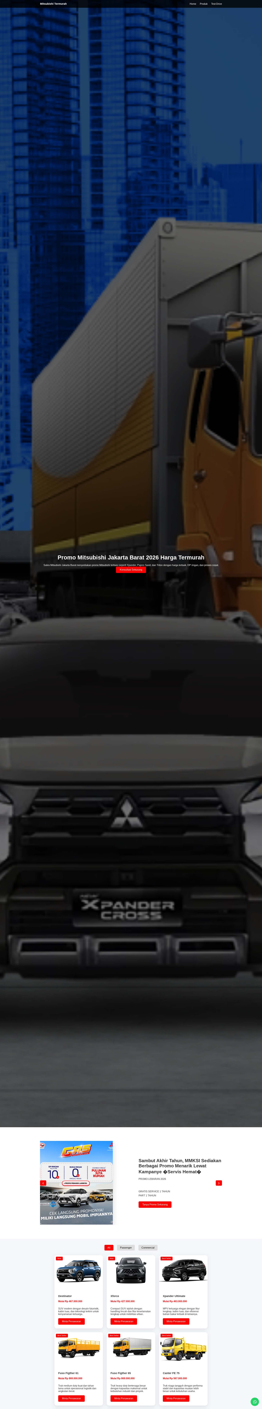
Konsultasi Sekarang (131, 569)
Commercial (148, 1247)
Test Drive (216, 4)
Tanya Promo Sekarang (155, 1204)
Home (193, 4)
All (108, 1247)
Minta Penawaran (71, 1321)
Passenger (126, 1247)
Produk (204, 4)
